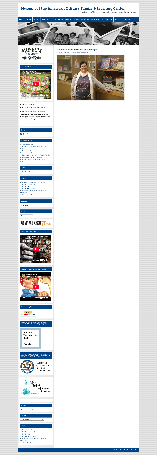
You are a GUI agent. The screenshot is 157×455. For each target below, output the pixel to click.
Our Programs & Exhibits (63, 19)
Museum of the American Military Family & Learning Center (73, 8)
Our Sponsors (46, 19)
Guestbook (127, 19)
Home (21, 19)
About (29, 19)
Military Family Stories (29, 188)
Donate (36, 19)
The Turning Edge (27, 145)
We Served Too (27, 195)
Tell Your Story (107, 19)
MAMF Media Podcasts (29, 172)
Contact (117, 19)
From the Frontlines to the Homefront (34, 182)
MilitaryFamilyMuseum (79, 52)
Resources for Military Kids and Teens (86, 19)
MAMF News (26, 186)
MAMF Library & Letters (29, 184)
